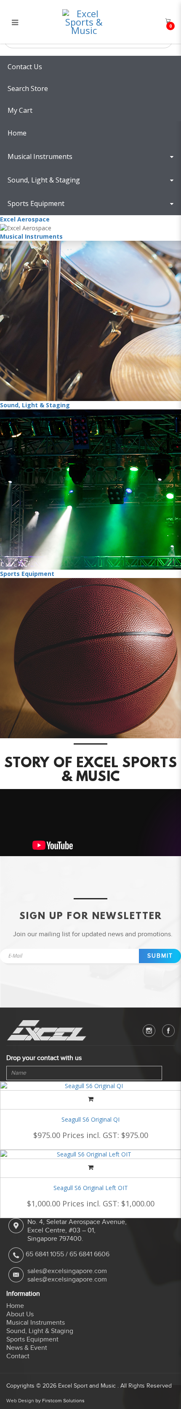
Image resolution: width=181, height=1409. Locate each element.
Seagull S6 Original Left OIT (90, 1188)
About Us (20, 1314)
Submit (160, 956)
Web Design (20, 1401)
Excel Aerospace (25, 219)
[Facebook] (168, 1030)
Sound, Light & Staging (35, 405)
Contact (17, 1356)
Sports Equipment (27, 574)
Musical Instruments (31, 236)
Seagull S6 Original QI (90, 1119)
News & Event (26, 1348)
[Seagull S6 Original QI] (90, 1086)
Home (15, 1306)
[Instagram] (149, 1030)
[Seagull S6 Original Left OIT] (90, 1154)
